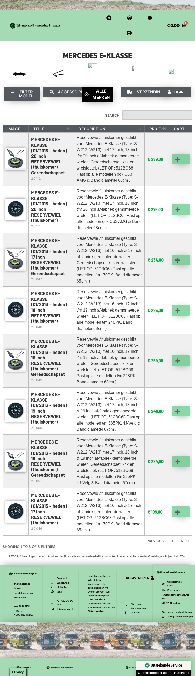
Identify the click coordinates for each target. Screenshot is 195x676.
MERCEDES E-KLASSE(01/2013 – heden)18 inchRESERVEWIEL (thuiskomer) (49, 307)
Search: (112, 115)
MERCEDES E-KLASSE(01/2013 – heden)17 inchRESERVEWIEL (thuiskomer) (49, 508)
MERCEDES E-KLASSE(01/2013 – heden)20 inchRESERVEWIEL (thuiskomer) (49, 206)
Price (155, 128)
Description (92, 128)
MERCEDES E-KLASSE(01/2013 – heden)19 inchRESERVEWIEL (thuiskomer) (49, 408)
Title (38, 128)
